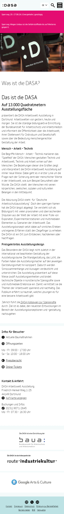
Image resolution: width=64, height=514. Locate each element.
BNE (33, 510)
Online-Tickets (14, 367)
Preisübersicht (14, 360)
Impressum (18, 506)
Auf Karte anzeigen (16, 398)
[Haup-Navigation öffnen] (59, 5)
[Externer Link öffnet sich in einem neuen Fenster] (32, 439)
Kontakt (9, 506)
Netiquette (41, 510)
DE (43, 5)
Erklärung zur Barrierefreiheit (47, 506)
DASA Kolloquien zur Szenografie (38, 302)
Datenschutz (29, 506)
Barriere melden (24, 510)
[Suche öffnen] (52, 5)
